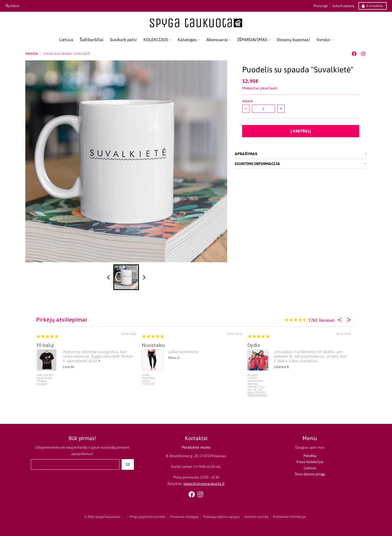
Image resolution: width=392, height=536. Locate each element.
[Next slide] (143, 277)
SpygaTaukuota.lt (107, 517)
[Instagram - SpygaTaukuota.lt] (363, 53)
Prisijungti (321, 6)
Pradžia (31, 54)
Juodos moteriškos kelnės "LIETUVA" (148, 380)
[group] (126, 277)
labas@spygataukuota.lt (204, 484)
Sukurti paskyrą (343, 6)
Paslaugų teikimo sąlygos (221, 517)
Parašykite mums (196, 447)
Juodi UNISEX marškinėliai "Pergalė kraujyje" (44, 380)
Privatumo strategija (184, 517)
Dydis (253, 345)
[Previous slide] (108, 277)
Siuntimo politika (256, 517)
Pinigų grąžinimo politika (147, 517)
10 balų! (45, 345)
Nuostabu (153, 345)
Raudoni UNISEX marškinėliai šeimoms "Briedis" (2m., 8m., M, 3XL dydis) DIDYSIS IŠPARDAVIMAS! (257, 384)
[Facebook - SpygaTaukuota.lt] (354, 53)
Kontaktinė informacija (289, 517)
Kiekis (247, 101)
